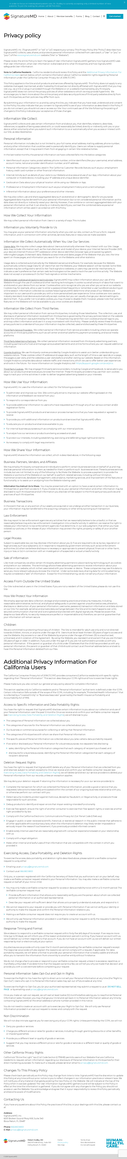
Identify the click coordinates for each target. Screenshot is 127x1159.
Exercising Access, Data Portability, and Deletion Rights (36, 715)
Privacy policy (63, 1142)
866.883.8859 (26, 871)
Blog (87, 16)
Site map (61, 1145)
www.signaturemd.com (29, 55)
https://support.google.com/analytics (94, 363)
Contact (96, 16)
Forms (79, 16)
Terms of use (85, 1140)
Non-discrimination (88, 1142)
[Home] (14, 1141)
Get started (114, 16)
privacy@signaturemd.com (34, 867)
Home (41, 16)
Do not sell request (88, 1145)
